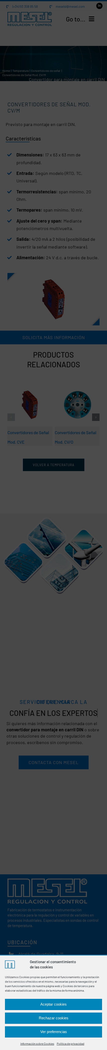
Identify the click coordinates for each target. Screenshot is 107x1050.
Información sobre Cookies (37, 1043)
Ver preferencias (53, 1032)
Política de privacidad (70, 1043)
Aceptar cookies (53, 1004)
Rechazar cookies (53, 1018)
